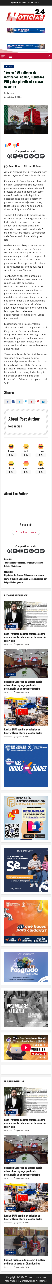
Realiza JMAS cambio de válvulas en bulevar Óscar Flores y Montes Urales (23, 731)
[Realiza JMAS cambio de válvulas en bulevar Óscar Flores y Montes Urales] (26, 711)
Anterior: (23, 562)
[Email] (36, 156)
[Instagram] (20, 156)
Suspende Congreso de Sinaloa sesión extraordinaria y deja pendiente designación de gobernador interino (23, 685)
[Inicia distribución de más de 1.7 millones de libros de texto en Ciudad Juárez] (26, 1241)
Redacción (9, 93)
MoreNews (25, 1280)
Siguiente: (25, 577)
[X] (15, 156)
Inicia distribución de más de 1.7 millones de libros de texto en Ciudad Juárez (25, 1261)
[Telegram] (26, 156)
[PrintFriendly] (42, 156)
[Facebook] (9, 156)
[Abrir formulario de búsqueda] (50, 56)
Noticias (9, 66)
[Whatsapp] (31, 156)
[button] (3, 56)
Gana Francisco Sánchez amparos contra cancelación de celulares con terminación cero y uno (25, 637)
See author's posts (26, 532)
